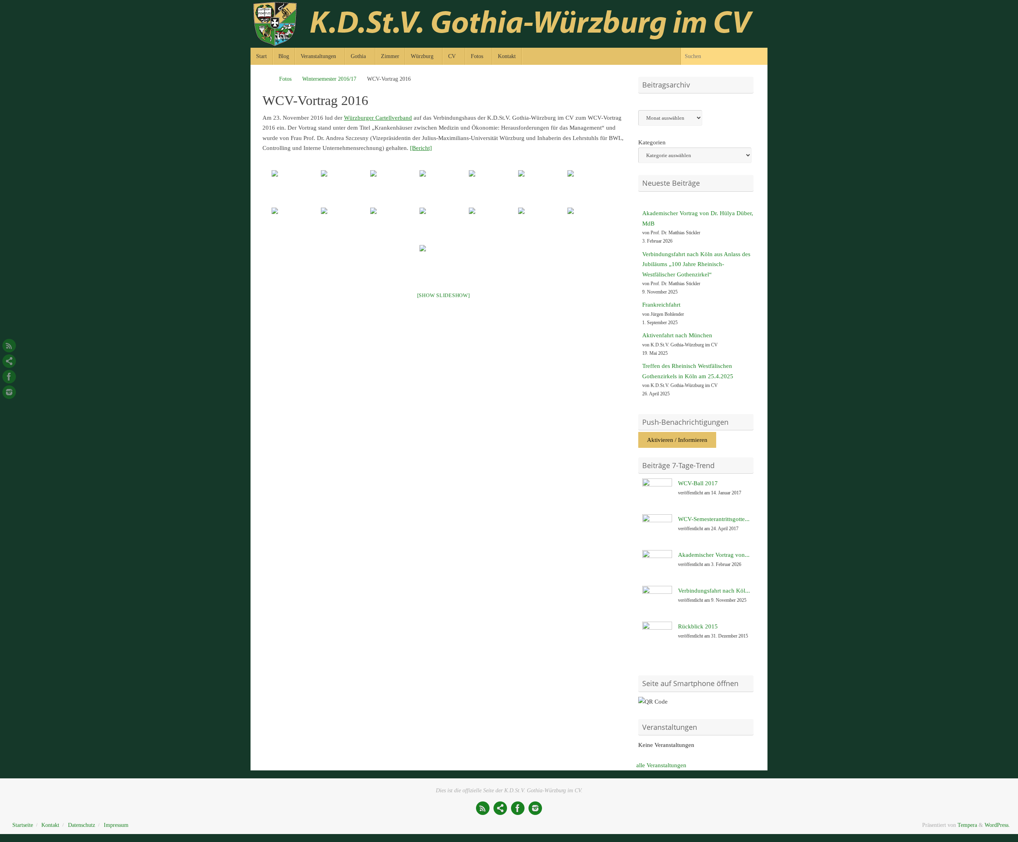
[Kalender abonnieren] (9, 361)
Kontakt (50, 825)
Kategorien (652, 142)
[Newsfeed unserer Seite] (9, 345)
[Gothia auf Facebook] (9, 376)
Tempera (967, 825)
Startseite (22, 825)
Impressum (116, 825)
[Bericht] (421, 148)
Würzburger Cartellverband (378, 118)
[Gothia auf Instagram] (9, 392)
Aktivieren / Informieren (677, 440)
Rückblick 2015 (698, 626)
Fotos (285, 79)
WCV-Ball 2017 (698, 483)
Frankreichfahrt (661, 304)
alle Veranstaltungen (661, 765)
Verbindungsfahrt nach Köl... (714, 590)
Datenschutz (81, 825)
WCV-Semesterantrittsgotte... (714, 519)
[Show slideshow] (443, 295)
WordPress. (997, 825)
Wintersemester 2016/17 (329, 79)
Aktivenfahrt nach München (677, 335)
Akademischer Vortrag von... (714, 555)
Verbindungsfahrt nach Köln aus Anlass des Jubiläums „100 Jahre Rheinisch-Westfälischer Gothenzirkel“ (696, 264)
